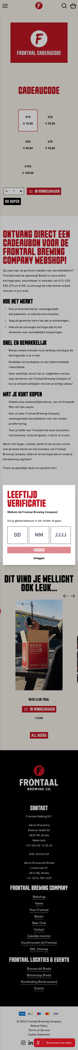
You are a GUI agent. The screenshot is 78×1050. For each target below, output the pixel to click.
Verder (39, 550)
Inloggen (39, 558)
